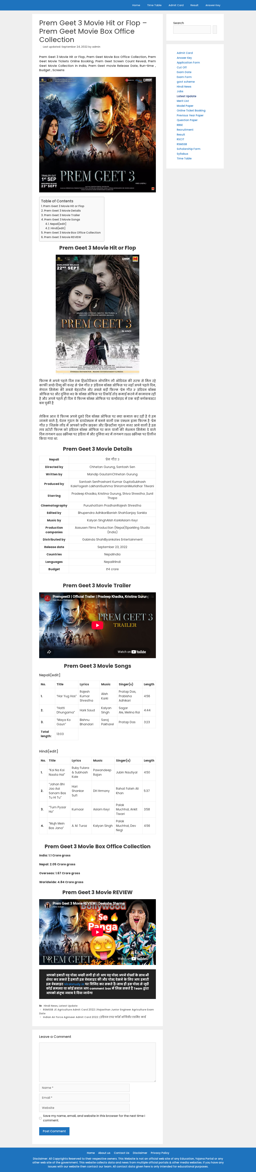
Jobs (180, 91)
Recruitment (185, 130)
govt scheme (186, 82)
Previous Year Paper (190, 115)
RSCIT (180, 139)
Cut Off (182, 67)
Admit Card (176, 5)
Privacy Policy (160, 1153)
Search (178, 23)
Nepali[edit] (58, 224)
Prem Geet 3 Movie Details (62, 211)
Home (136, 5)
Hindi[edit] (58, 228)
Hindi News (51, 1006)
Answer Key (212, 5)
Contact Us (121, 1153)
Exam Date (184, 72)
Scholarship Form (188, 149)
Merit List (183, 101)
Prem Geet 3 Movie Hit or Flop (63, 206)
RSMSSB (182, 144)
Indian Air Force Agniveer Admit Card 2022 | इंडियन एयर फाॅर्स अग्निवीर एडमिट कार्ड (94, 1017)
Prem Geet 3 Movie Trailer (62, 215)
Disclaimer (140, 1153)
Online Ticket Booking (191, 110)
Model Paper (185, 106)
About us (104, 1153)
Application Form (188, 62)
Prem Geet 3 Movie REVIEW (62, 237)
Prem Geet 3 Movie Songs (62, 220)
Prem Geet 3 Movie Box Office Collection (72, 233)
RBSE (180, 125)
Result (195, 5)
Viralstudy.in (74, 984)
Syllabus (182, 154)
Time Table (154, 5)
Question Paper (187, 120)
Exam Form (184, 77)
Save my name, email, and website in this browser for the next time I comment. (94, 1118)
